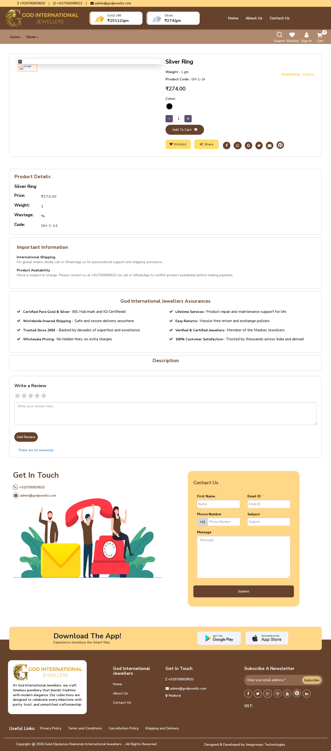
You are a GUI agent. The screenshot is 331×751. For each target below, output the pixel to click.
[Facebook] (226, 146)
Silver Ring (25, 186)
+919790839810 (32, 3)
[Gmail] (248, 146)
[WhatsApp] (267, 694)
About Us (254, 18)
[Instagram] (278, 694)
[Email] (269, 146)
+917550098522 (69, 3)
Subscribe (311, 680)
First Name (207, 496)
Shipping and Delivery (162, 728)
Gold (14, 37)
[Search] (280, 35)
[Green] (169, 106)
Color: (171, 98)
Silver (31, 37)
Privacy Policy (50, 728)
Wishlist (180, 144)
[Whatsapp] (237, 146)
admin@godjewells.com (112, 3)
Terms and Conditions (85, 728)
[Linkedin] (307, 694)
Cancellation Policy (124, 728)
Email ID (255, 496)
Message (205, 532)
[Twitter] (259, 146)
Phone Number (211, 514)
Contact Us (280, 18)
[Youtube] (287, 694)
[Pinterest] (280, 146)
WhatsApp (141, 275)
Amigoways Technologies (265, 744)
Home (233, 18)
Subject (255, 514)
